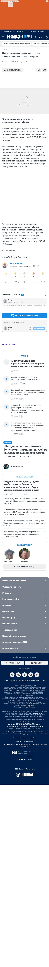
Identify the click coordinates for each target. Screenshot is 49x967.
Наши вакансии (9, 624)
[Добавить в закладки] (38, 70)
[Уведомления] (40, 37)
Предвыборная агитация (14, 636)
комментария (14, 70)
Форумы (41, 31)
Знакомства (22, 31)
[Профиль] (46, 37)
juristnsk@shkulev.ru (27, 705)
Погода (32, 31)
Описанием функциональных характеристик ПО (24, 725)
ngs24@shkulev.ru (35, 702)
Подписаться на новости (14, 581)
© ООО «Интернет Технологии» (24, 769)
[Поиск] (35, 37)
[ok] (24, 674)
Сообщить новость (11, 587)
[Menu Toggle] (3, 37)
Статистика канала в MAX (14, 642)
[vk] (18, 674)
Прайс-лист (8, 605)
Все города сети (10, 648)
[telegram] (12, 674)
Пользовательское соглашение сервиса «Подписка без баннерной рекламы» (24, 745)
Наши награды (9, 617)
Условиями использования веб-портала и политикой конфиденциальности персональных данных (24, 727)
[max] (30, 674)
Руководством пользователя (24, 723)
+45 (37, 310)
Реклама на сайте (10, 599)
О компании (8, 611)
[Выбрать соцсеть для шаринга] (44, 70)
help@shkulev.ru (29, 707)
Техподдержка (9, 630)
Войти (10, 329)
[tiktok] (36, 674)
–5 (44, 310)
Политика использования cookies (24, 738)
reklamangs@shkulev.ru (35, 713)
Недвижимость (8, 31)
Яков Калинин (16, 263)
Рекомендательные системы (24, 741)
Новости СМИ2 (9, 344)
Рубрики (6, 593)
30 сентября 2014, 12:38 (10, 62)
